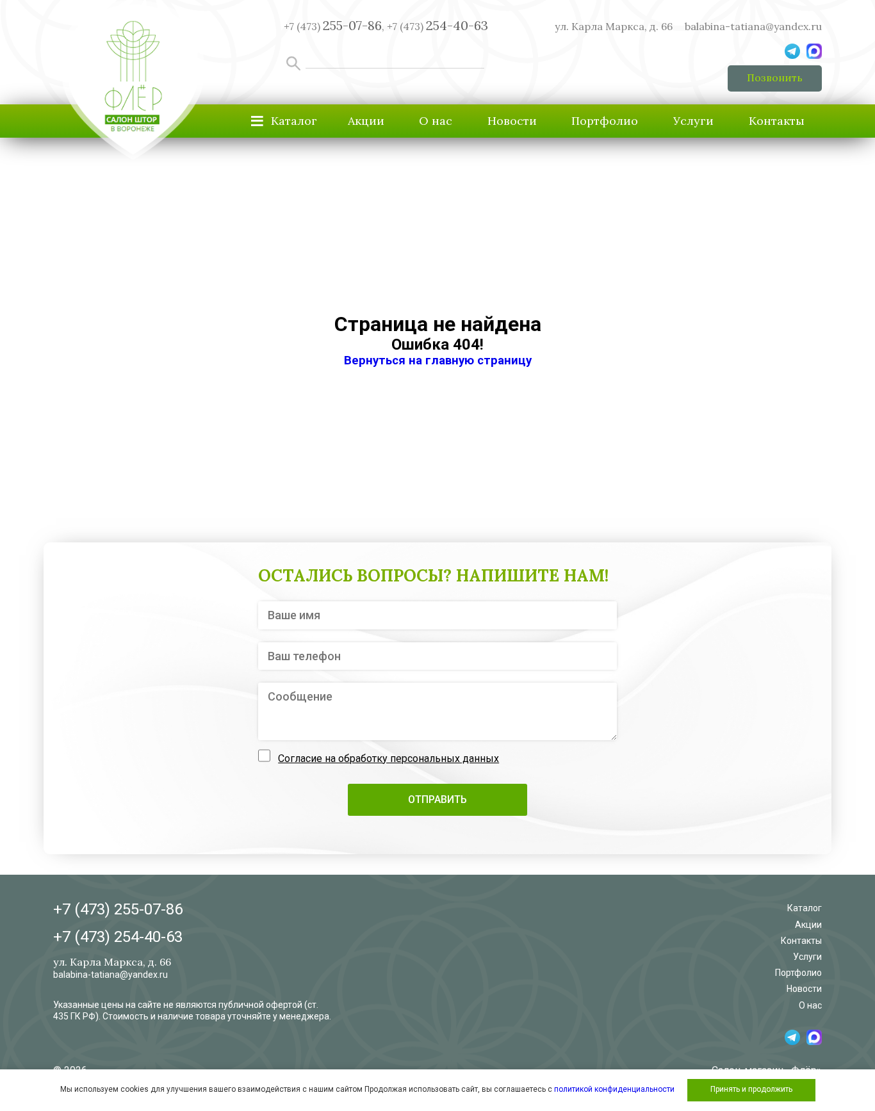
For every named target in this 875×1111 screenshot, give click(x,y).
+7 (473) (437, 26)
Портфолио (604, 120)
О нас (435, 120)
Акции (366, 120)
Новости (512, 120)
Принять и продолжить (751, 1089)
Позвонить (775, 77)
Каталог (804, 908)
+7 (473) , (334, 26)
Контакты (777, 120)
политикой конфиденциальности (614, 1089)
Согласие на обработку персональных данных (388, 758)
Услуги (693, 120)
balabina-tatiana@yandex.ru (753, 26)
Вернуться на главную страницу (438, 360)
